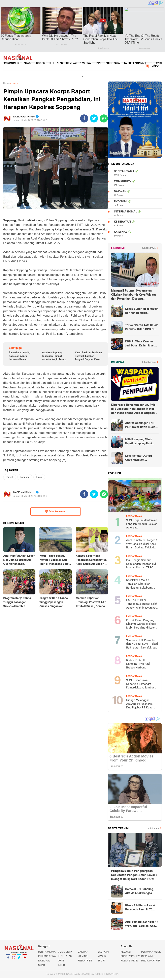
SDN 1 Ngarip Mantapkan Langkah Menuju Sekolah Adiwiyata (141, 524)
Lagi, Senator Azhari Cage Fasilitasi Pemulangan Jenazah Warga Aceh (139, 458)
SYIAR (117, 63)
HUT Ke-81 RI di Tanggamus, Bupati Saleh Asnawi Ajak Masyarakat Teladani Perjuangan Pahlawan (142, 604)
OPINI (98, 63)
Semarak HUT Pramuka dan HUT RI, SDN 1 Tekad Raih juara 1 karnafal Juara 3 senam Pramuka (142, 644)
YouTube (25, 962)
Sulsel (39, 477)
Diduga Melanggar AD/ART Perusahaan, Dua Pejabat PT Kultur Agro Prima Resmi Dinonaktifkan (140, 704)
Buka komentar (57, 511)
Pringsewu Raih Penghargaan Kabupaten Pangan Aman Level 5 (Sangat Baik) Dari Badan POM (134, 875)
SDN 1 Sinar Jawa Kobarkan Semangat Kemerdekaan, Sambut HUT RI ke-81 (140, 684)
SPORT (108, 63)
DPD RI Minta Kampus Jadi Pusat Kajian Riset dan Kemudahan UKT (140, 344)
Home (6, 83)
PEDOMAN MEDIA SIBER (151, 952)
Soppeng (25, 477)
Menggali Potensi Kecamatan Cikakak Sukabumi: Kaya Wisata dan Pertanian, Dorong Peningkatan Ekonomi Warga (133, 295)
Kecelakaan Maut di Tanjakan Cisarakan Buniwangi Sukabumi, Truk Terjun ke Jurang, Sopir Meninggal (140, 584)
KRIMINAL (71, 63)
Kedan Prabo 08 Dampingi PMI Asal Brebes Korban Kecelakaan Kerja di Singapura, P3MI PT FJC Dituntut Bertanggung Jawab (141, 664)
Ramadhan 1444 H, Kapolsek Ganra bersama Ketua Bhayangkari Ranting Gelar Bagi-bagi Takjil (21, 356)
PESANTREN (85, 961)
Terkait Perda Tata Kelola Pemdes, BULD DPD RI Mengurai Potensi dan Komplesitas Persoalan (141, 328)
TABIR (127, 63)
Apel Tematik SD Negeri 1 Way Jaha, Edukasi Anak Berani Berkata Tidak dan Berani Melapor (141, 544)
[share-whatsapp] (104, 118)
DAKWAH (27, 63)
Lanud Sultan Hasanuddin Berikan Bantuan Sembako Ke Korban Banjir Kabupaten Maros (141, 311)
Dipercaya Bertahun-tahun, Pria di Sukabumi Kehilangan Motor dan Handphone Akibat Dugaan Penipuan (133, 409)
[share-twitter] (94, 118)
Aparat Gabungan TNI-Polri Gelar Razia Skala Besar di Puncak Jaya (140, 425)
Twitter (19, 962)
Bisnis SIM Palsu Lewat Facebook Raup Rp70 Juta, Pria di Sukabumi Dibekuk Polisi (140, 908)
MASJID (102, 956)
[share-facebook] (84, 118)
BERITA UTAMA (124, 171)
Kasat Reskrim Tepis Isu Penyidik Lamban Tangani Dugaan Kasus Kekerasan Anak (88, 356)
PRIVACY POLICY (130, 956)
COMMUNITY (11, 63)
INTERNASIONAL (125, 211)
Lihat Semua (149, 248)
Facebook (8, 962)
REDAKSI (126, 952)
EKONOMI (40, 63)
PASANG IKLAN (129, 961)
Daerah (9, 477)
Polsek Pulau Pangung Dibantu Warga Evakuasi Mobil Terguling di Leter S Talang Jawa (142, 624)
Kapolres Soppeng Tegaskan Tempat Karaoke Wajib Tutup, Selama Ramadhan (54, 356)
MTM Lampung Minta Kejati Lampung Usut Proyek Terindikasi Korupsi (138, 442)
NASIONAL (86, 63)
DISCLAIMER (148, 956)
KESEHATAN (56, 63)
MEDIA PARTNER (150, 961)
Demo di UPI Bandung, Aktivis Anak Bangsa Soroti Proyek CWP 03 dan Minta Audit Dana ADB (139, 891)
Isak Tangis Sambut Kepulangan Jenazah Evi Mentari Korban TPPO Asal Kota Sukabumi (141, 564)
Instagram (14, 962)
